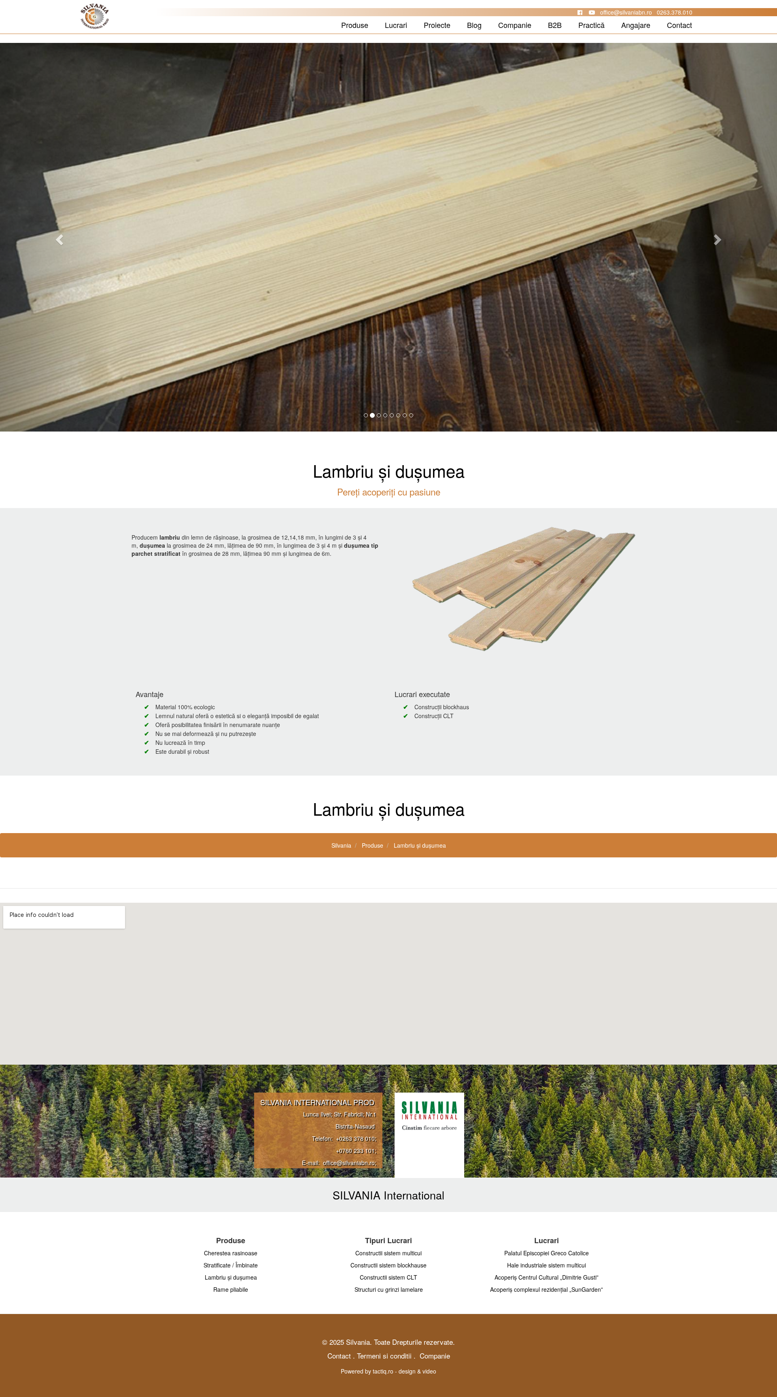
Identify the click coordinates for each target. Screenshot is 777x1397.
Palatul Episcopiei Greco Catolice (546, 1253)
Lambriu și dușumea (420, 845)
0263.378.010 (674, 12)
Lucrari (396, 24)
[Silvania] (59, 25)
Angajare (635, 24)
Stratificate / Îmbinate (231, 1265)
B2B (555, 24)
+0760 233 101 (355, 1150)
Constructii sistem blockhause (388, 1265)
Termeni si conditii (384, 1355)
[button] (58, 237)
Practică (591, 24)
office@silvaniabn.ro (626, 12)
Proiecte (437, 24)
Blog (474, 24)
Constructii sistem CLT (388, 1277)
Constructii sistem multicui (388, 1253)
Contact (679, 24)
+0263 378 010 (355, 1138)
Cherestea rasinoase (230, 1253)
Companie (514, 24)
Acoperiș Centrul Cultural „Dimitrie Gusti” (547, 1277)
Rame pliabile (230, 1289)
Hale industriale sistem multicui (546, 1265)
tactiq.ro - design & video (404, 1371)
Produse (354, 24)
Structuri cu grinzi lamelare (389, 1289)
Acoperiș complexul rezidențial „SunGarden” (546, 1289)
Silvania (341, 845)
